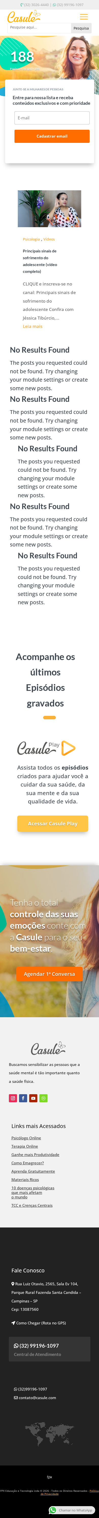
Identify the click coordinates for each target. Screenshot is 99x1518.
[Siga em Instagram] (13, 1098)
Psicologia (31, 239)
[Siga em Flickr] (43, 1098)
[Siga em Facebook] (23, 1098)
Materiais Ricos (25, 1179)
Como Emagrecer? (27, 1162)
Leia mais (32, 326)
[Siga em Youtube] (33, 1098)
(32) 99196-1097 (70, 4)
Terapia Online (24, 1146)
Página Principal (21, 69)
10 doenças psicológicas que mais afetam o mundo (32, 1192)
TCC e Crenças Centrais (32, 1205)
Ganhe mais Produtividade (35, 1154)
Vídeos (49, 239)
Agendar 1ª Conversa (49, 974)
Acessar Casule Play (52, 823)
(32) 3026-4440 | (38, 4)
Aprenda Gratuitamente (33, 1171)
